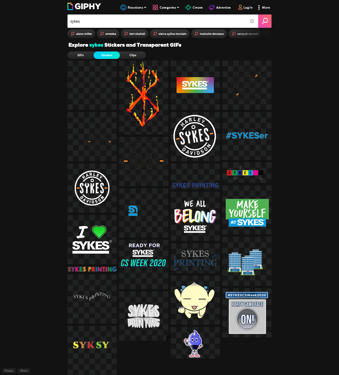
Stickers (106, 55)
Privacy (9, 370)
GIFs (80, 55)
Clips (132, 55)
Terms (23, 370)
